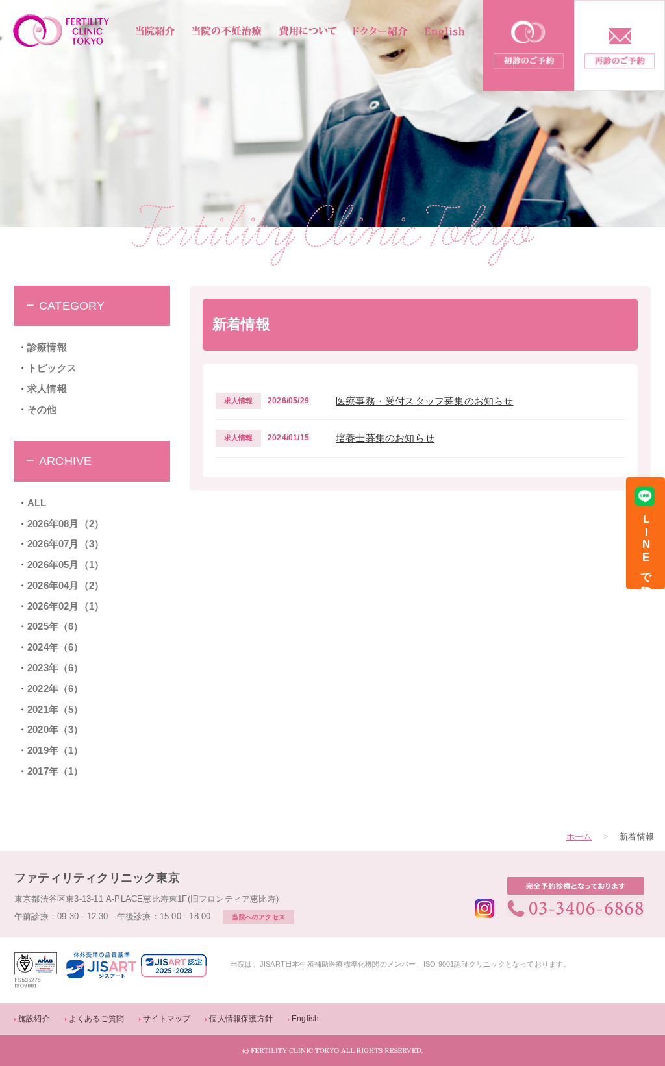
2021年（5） (55, 709)
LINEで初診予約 (646, 546)
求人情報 (47, 389)
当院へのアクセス (258, 917)
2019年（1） (55, 750)
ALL (37, 503)
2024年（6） (55, 647)
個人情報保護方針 (241, 1018)
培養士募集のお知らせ (385, 438)
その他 (42, 409)
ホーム (579, 836)
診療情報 (47, 347)
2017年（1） (55, 771)
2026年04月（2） (65, 585)
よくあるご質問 (96, 1018)
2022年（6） (55, 689)
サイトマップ (166, 1018)
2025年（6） (55, 626)
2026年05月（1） (65, 565)
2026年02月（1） (65, 606)
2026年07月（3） (65, 544)
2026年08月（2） (65, 524)
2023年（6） (55, 668)
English (305, 1018)
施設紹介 (34, 1018)
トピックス (52, 368)
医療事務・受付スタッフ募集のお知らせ (425, 401)
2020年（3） (55, 730)
